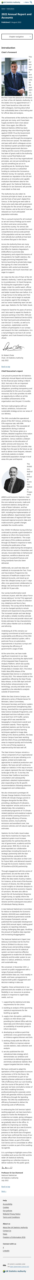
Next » (3, 1191)
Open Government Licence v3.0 (19, 1266)
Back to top (5, 366)
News (5, 1234)
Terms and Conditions (11, 1217)
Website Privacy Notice (11, 1214)
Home (3, 8)
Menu (27, 2)
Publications (10, 8)
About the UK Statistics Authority (15, 1227)
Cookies (6, 1207)
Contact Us (7, 1231)
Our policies (7, 1211)
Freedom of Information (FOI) (14, 1237)
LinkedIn (6, 1251)
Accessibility (7, 1204)
